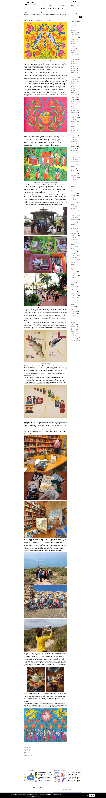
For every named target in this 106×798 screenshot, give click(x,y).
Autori (50, 5)
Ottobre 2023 (74, 79)
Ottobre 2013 (73, 277)
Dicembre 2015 (74, 233)
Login (69, 1)
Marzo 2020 (73, 150)
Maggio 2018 (73, 186)
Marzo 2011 (73, 329)
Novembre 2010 (74, 337)
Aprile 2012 (73, 306)
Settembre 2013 (74, 279)
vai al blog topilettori (67, 789)
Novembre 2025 (74, 37)
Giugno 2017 (73, 202)
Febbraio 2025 (74, 52)
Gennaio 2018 (74, 193)
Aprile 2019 (73, 168)
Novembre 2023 (74, 77)
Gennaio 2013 (74, 291)
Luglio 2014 (73, 260)
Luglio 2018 (73, 183)
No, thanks (92, 795)
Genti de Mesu (27, 749)
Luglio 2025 (73, 43)
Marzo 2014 (73, 268)
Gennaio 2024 (74, 74)
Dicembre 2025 (74, 36)
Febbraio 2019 (74, 172)
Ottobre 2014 (74, 257)
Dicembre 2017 (74, 195)
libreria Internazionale (33, 662)
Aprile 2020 (73, 148)
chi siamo (44, 5)
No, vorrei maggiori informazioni (33, 796)
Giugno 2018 (73, 184)
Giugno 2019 (73, 164)
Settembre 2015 (74, 239)
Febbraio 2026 (74, 32)
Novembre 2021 (74, 117)
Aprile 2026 (73, 28)
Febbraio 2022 (74, 112)
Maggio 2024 (74, 66)
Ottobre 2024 (74, 59)
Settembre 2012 (74, 299)
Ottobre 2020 (74, 139)
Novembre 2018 (74, 177)
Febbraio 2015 (74, 250)
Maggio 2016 (73, 224)
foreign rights (72, 5)
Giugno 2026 (73, 25)
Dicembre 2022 (74, 95)
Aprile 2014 (73, 266)
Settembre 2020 (74, 141)
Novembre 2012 (74, 295)
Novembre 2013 (74, 275)
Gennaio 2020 (74, 153)
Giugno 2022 (73, 105)
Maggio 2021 (73, 126)
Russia (25, 752)
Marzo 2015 (73, 248)
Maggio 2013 (73, 284)
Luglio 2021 (73, 123)
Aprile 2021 (73, 128)
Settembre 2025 (74, 41)
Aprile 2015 (73, 246)
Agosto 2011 (73, 320)
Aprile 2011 (73, 328)
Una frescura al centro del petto (63, 768)
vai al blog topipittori (38, 787)
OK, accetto (85, 795)
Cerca (81, 16)
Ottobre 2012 (73, 297)
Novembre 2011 (74, 315)
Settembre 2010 (74, 340)
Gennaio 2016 (74, 231)
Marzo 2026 (73, 30)
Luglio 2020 (73, 143)
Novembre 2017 (74, 197)
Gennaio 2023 (74, 94)
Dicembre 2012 (74, 293)
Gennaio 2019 (74, 173)
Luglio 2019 (73, 163)
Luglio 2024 (73, 63)
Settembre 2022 (74, 101)
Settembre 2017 (74, 201)
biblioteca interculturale (29, 750)
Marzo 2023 (73, 90)
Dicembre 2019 (74, 155)
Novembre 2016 (74, 215)
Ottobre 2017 (73, 199)
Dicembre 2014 (74, 253)
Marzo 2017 (73, 208)
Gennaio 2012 (74, 311)
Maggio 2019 (73, 166)
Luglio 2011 (73, 322)
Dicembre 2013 (74, 273)
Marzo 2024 (73, 70)
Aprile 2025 (73, 48)
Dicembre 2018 (74, 175)
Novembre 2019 (74, 157)
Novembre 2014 (74, 255)
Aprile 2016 (73, 226)
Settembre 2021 (74, 121)
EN (80, 1)
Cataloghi (79, 5)
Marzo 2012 (73, 308)
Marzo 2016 (73, 228)
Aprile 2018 (73, 188)
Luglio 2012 (73, 300)
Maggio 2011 (73, 326)
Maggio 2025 (73, 47)
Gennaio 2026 (74, 34)
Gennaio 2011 (74, 333)
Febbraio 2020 (74, 152)
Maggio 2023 (73, 86)
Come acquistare (62, 5)
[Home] (30, 4)
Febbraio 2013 (74, 289)
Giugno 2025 (73, 45)
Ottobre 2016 (74, 217)
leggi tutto (44, 782)
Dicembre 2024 (74, 56)
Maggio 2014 (73, 264)
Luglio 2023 (73, 83)
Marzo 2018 (73, 190)
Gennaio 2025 (74, 54)
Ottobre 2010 (74, 338)
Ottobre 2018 (73, 179)
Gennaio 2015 (74, 251)
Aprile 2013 (73, 286)
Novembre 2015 (74, 235)
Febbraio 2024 (74, 72)
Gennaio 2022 (74, 114)
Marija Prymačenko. (28, 755)
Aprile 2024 (73, 68)
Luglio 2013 (73, 280)
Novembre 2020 (74, 137)
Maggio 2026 (74, 27)
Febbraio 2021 (74, 132)
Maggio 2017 (73, 204)
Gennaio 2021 (74, 134)
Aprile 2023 (73, 88)
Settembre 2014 (74, 259)
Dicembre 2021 (74, 115)
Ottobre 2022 (74, 99)
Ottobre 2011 (73, 317)
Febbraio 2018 (74, 192)
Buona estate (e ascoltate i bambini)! (34, 768)
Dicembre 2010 (74, 335)
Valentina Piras (27, 747)
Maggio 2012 (73, 304)
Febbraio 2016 (74, 230)
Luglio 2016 (73, 221)
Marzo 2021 (73, 130)
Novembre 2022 (74, 97)
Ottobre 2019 (74, 159)
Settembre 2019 (74, 161)
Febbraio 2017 (74, 210)
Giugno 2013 (73, 282)
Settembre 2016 (74, 219)
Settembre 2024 (74, 61)
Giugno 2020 (73, 144)
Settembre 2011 (74, 319)
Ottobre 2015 (73, 237)
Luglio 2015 (73, 241)
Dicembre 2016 (74, 213)
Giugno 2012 (73, 302)
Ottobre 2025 (74, 39)
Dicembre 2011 (74, 313)
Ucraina (26, 753)
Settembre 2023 (74, 81)
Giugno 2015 (73, 242)
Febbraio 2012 (74, 309)
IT (78, 1)
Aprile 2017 (73, 206)
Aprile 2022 (73, 108)
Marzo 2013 (73, 288)
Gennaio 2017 (74, 212)
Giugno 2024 (73, 65)
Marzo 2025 (73, 50)
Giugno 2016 (73, 222)
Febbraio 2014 (74, 270)
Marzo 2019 (73, 170)
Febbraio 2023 (74, 92)
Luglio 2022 (73, 103)
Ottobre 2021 (73, 119)
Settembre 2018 (74, 181)
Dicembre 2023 (74, 76)
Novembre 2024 (74, 57)
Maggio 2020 (74, 146)
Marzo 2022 (73, 110)
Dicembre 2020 (74, 135)
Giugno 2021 (73, 124)
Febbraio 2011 (74, 331)
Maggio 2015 (73, 244)
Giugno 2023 (73, 85)
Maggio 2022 (73, 106)
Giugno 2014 (73, 262)
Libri (55, 5)
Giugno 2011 (73, 324)
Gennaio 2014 (74, 271)
